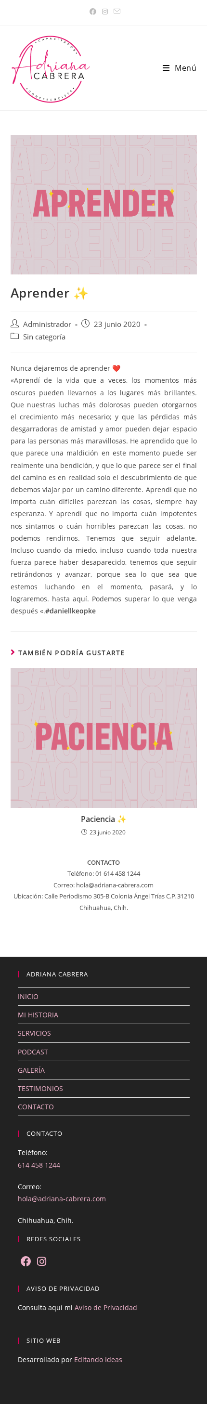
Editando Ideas (98, 1359)
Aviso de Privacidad (106, 1307)
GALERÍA (31, 1070)
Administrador (47, 324)
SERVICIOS (34, 1033)
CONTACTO (36, 1106)
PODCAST (33, 1051)
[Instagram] (41, 1261)
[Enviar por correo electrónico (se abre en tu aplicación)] (115, 11)
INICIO (28, 996)
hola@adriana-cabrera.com (62, 1198)
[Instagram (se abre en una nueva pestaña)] (105, 11)
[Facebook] (26, 1261)
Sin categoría (44, 336)
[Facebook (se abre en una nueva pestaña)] (93, 11)
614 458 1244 (39, 1165)
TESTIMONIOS (40, 1088)
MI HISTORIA (38, 1014)
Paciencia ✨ (104, 819)
